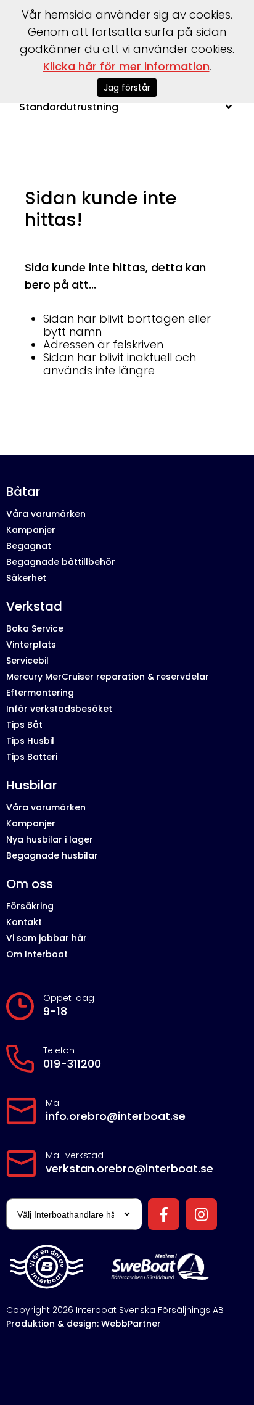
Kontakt (24, 922)
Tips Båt (24, 725)
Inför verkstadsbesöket (59, 708)
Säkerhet (26, 578)
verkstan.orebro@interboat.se (129, 1168)
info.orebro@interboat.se (116, 1116)
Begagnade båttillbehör (60, 562)
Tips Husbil (30, 741)
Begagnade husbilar (52, 855)
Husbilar (31, 785)
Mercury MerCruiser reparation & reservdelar (107, 676)
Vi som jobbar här (46, 938)
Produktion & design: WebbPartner (83, 1323)
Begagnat (28, 546)
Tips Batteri (31, 757)
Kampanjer (30, 530)
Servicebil (27, 660)
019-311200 (72, 1063)
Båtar (23, 491)
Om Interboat (37, 954)
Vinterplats (31, 644)
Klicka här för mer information (126, 66)
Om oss (29, 884)
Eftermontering (40, 692)
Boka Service (34, 628)
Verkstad (34, 606)
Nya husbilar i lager (49, 839)
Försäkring (30, 906)
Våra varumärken (46, 514)
